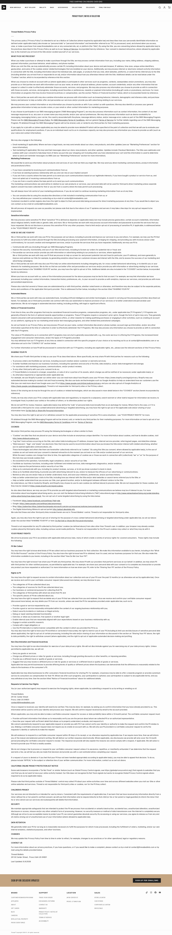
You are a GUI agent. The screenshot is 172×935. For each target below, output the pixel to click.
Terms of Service (71, 49)
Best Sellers (30, 7)
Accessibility (44, 921)
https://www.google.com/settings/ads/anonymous (41, 504)
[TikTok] (147, 892)
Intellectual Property (19, 919)
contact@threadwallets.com (23, 703)
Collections (77, 7)
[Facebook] (155, 892)
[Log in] (164, 7)
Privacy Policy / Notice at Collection (48, 913)
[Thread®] (4, 7)
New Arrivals (15, 7)
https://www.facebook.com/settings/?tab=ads (41, 501)
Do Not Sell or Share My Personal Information (45, 411)
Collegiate (90, 7)
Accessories (63, 7)
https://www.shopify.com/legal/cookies (46, 486)
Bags (52, 7)
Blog (13, 912)
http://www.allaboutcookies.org (26, 438)
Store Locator (100, 897)
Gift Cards (15, 908)
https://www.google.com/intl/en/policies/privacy (80, 383)
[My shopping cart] (168, 7)
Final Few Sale (105, 7)
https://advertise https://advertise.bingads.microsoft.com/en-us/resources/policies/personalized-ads (60, 507)
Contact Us (43, 905)
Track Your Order (46, 897)
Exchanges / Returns (47, 901)
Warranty (43, 908)
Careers (14, 915)
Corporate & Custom (102, 905)
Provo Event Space (18, 923)
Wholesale (98, 908)
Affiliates (14, 901)
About (13, 905)
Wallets (43, 7)
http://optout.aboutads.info (64, 509)
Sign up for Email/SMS (146, 880)
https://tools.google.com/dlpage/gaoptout (28, 386)
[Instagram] (151, 892)
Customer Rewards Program (22, 897)
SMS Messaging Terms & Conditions (69, 120)
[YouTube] (159, 892)
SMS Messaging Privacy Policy (37, 120)
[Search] (159, 7)
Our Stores (98, 901)
